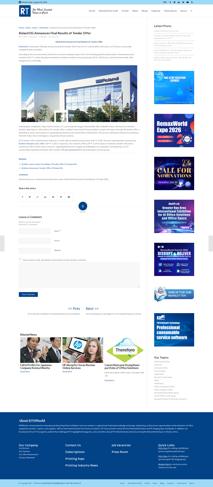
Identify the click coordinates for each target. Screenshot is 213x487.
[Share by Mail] (53, 196)
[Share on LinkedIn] (45, 196)
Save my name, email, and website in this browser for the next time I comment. (54, 260)
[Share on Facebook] (22, 196)
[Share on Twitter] (30, 196)
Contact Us (73, 445)
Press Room (120, 452)
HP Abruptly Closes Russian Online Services (78, 366)
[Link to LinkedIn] (179, 2)
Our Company (28, 445)
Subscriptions (75, 452)
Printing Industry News (81, 465)
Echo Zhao (163, 448)
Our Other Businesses (28, 454)
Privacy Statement (27, 457)
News (28, 27)
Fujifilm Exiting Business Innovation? (166, 31)
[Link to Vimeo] (183, 2)
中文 (164, 2)
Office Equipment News (164, 386)
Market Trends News (163, 377)
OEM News (44, 27)
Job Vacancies (121, 445)
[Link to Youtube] (187, 2)
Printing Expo (74, 459)
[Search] (191, 10)
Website (57, 250)
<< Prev (74, 308)
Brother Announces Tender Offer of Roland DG (42, 168)
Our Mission (24, 448)
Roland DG (23, 46)
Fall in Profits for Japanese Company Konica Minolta (36, 366)
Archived (158, 364)
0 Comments (33, 37)
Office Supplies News (163, 389)
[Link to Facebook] (170, 2)
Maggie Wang (164, 464)
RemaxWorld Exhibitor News (166, 392)
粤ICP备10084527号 (74, 483)
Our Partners (24, 451)
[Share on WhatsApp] (37, 196)
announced (74, 150)
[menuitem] (92, 10)
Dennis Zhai (55, 37)
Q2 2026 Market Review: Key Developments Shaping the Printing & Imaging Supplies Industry (173, 51)
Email (57, 240)
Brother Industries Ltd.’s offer (31, 143)
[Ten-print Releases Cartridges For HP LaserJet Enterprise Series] (211, 243)
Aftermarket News (162, 361)
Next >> (92, 308)
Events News (159, 371)
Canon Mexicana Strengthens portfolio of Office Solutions (122, 366)
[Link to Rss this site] (192, 2)
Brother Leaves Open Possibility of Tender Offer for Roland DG (49, 164)
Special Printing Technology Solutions (170, 399)
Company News (161, 367)
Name (57, 231)
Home (21, 27)
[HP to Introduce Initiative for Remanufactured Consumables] (2, 243)
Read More (25, 371)
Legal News (159, 374)
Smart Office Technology (165, 395)
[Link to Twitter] (174, 2)
